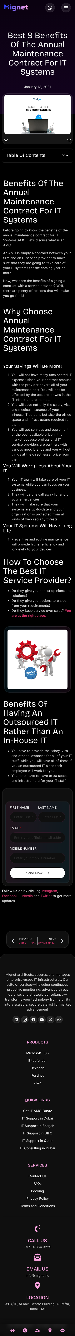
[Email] (62, 1328)
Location (37, 1297)
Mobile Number (23, 848)
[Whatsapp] (50, 7)
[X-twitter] (50, 1019)
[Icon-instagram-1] (25, 1019)
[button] (63, 155)
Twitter (46, 896)
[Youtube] (42, 1019)
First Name (19, 807)
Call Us (37, 1240)
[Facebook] (33, 1019)
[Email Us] (37, 1258)
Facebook (10, 896)
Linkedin (26, 896)
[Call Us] (25, 1328)
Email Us (37, 1269)
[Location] (37, 1286)
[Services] (37, 1328)
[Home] (12, 1328)
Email (15, 828)
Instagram (49, 891)
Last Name (47, 807)
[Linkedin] (16, 1019)
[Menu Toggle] (66, 7)
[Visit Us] (50, 1328)
